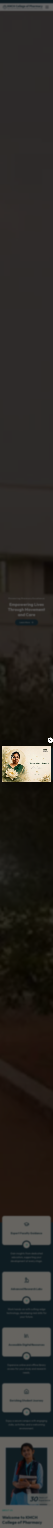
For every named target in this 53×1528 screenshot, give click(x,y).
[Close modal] (50, 740)
